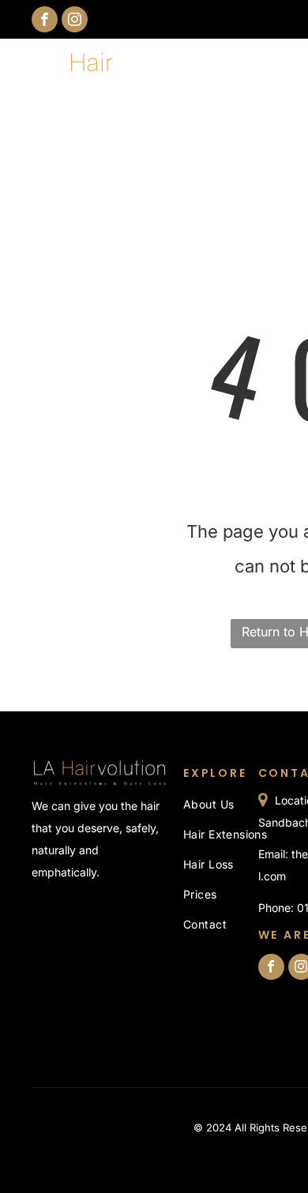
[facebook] (45, 21)
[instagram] (75, 21)
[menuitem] (240, 805)
